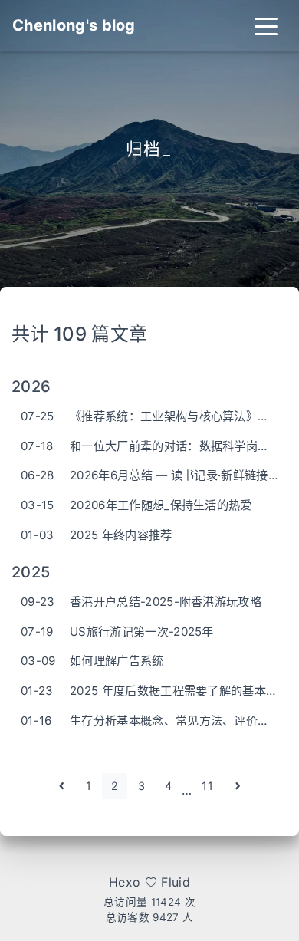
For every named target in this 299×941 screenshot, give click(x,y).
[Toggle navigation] (266, 25)
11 (207, 785)
